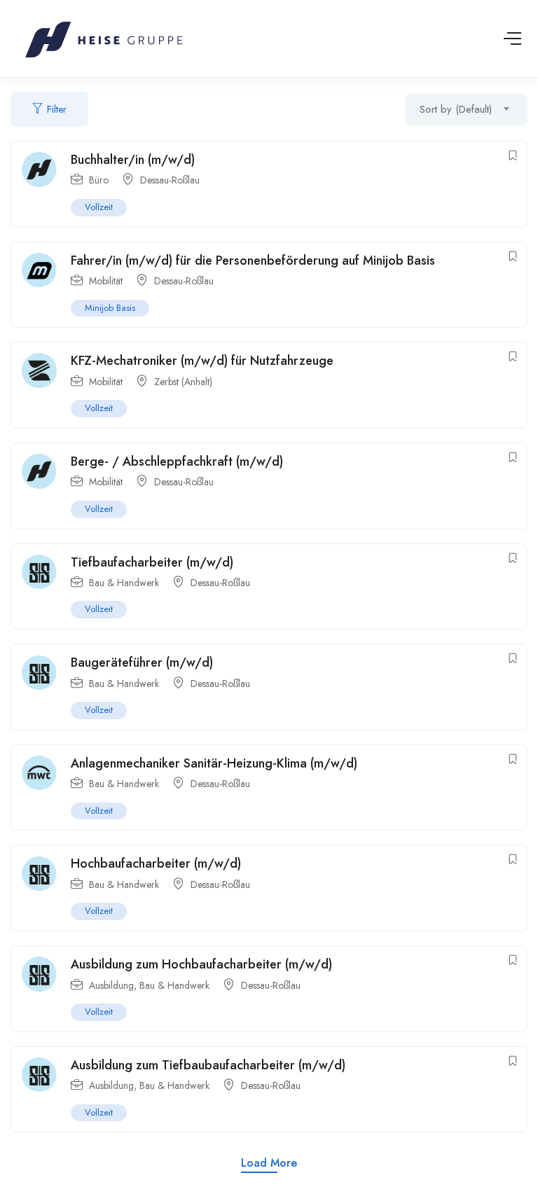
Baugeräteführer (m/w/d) (143, 662)
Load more (269, 1163)
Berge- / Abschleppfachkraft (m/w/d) (177, 461)
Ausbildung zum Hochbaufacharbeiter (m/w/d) (201, 964)
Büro (99, 180)
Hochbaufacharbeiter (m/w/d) (156, 863)
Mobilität (106, 281)
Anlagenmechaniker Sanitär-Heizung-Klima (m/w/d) (214, 763)
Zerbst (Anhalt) (183, 382)
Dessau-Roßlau (170, 180)
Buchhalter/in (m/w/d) (133, 160)
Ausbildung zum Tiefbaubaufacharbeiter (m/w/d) (208, 1065)
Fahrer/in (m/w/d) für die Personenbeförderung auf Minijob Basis (253, 260)
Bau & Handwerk (124, 583)
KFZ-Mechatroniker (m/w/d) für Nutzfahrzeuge (204, 361)
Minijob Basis (110, 307)
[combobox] (466, 109)
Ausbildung (111, 985)
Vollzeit (99, 207)
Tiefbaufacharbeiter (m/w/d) (152, 562)
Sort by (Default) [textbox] (456, 109)
